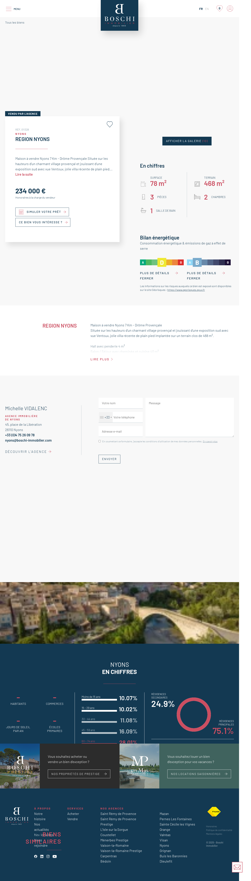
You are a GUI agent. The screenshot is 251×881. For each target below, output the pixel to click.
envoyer (109, 459)
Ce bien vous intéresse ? (40, 222)
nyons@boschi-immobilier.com (28, 440)
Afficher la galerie (187, 141)
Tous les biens (14, 22)
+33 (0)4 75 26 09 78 (20, 435)
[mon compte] (230, 8)
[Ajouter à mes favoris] (110, 124)
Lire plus (99, 359)
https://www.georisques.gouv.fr (186, 289)
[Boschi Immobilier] (119, 15)
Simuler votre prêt (44, 212)
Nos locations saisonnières (196, 774)
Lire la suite (24, 174)
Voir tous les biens (41, 861)
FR (201, 8)
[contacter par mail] (237, 867)
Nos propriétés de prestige (75, 774)
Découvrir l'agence (26, 451)
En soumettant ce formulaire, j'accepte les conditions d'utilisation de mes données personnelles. (160, 441)
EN (207, 8)
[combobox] (106, 417)
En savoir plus (210, 441)
